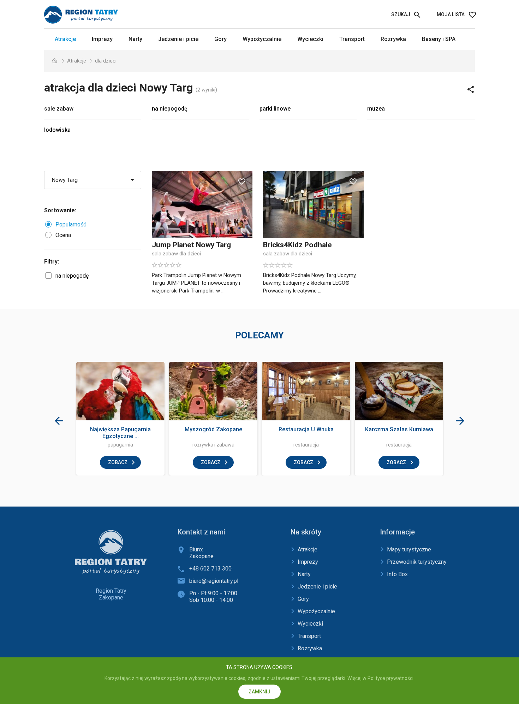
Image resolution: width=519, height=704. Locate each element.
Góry (220, 39)
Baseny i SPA (438, 39)
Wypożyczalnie (262, 39)
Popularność (70, 224)
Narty (135, 39)
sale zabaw (58, 108)
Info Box (397, 574)
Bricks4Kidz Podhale (297, 245)
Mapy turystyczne (409, 549)
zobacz (117, 462)
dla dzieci (106, 61)
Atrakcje (65, 39)
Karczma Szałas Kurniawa (399, 429)
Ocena (63, 235)
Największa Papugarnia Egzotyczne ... (120, 432)
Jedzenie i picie (178, 39)
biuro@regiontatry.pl (213, 581)
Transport (352, 39)
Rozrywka (393, 39)
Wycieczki (310, 39)
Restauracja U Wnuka (306, 429)
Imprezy (102, 39)
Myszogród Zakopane (213, 429)
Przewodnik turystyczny (417, 561)
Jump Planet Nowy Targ (191, 245)
